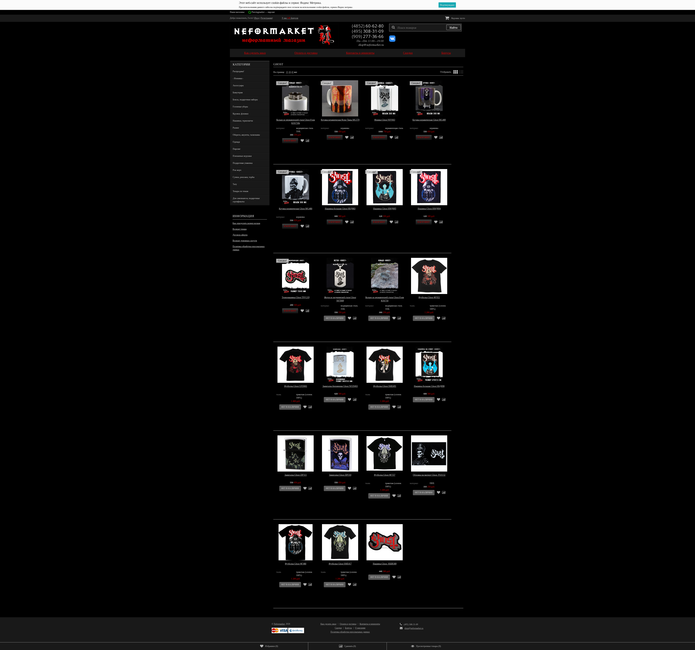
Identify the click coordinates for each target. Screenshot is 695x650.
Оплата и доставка (305, 52)
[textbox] (425, 27)
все (295, 72)
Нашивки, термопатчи (243, 121)
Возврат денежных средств (245, 240)
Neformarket (279, 624)
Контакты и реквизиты (360, 52)
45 (292, 72)
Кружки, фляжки (240, 113)
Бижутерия (238, 92)
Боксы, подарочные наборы (245, 99)
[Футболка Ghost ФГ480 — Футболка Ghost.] (295, 542)
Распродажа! (238, 71)
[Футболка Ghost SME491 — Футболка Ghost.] (384, 365)
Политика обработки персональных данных (249, 248)
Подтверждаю (447, 5)
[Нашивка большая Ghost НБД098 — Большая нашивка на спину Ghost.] (429, 365)
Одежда (236, 142)
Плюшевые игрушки (242, 156)
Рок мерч (237, 170)
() (271, 646)
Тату (235, 184)
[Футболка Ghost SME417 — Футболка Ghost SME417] (340, 542)
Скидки (408, 52)
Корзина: (458, 18)
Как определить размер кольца (246, 223)
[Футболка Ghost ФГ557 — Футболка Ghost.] (384, 453)
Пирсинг (237, 149)
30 (290, 72)
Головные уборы (240, 106)
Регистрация (266, 18)
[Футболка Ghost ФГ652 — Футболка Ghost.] (429, 276)
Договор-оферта (240, 235)
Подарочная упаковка (242, 163)
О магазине (360, 628)
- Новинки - (238, 78)
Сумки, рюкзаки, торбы (243, 177)
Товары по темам (240, 191)
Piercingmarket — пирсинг (263, 12)
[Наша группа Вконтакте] (392, 41)
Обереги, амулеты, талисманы (246, 135)
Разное (236, 128)
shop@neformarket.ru (371, 44)
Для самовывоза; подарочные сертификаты (246, 200)
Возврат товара (240, 229)
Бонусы (446, 52)
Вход (257, 18)
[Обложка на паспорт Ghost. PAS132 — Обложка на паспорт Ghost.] (429, 453)
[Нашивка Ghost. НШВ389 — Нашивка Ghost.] (384, 542)
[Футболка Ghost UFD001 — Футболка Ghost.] (295, 365)
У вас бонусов (290, 18)
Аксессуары (238, 85)
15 (287, 72)
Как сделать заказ (255, 52)
